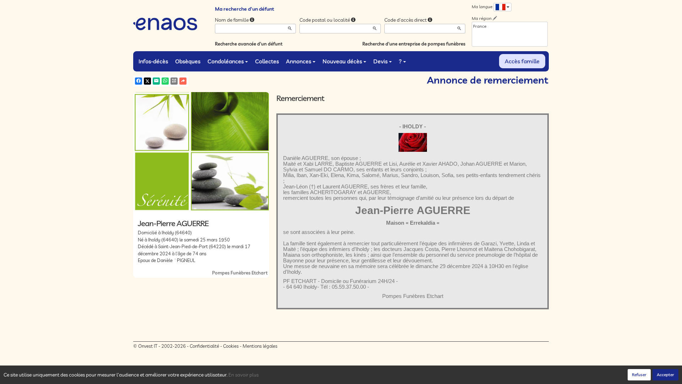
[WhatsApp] (165, 81)
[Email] (156, 81)
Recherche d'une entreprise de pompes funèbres (413, 44)
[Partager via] (182, 81)
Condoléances (225, 61)
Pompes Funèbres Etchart (239, 273)
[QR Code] (174, 81)
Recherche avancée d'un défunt (248, 44)
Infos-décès (153, 61)
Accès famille (522, 61)
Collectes (267, 61)
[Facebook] (138, 81)
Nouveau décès (342, 61)
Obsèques (187, 61)
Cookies (231, 346)
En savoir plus (243, 375)
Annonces (298, 61)
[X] (147, 81)
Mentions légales (260, 346)
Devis (380, 61)
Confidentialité (204, 346)
